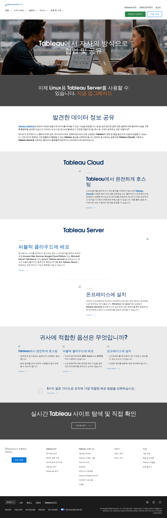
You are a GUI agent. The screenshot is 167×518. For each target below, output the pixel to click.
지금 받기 (89, 208)
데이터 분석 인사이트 (54, 462)
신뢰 (21, 502)
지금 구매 (154, 14)
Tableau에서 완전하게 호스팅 (37, 351)
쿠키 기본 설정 (53, 509)
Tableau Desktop (26, 126)
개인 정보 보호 (30, 509)
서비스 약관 (18, 509)
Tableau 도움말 (149, 462)
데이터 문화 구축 (52, 458)
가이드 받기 (51, 393)
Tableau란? (51, 449)
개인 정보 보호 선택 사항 (74, 509)
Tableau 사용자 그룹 (87, 458)
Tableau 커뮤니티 (87, 449)
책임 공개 (42, 509)
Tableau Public (85, 453)
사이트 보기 (81, 425)
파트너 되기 (118, 458)
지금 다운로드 (111, 368)
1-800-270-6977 (146, 7)
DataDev (82, 467)
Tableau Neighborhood (88, 475)
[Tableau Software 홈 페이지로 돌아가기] (14, 4)
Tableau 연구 (51, 467)
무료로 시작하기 (135, 14)
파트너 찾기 (118, 453)
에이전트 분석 (51, 453)
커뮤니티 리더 (84, 462)
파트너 (117, 449)
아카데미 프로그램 (86, 480)
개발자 (38, 502)
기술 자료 (146, 453)
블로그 (29, 502)
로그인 (158, 7)
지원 (145, 449)
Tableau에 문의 (130, 7)
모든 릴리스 (147, 467)
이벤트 (81, 484)
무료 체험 (19, 460)
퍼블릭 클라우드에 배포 (78, 351)
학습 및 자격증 (148, 458)
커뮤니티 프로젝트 (86, 471)
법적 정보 (8, 509)
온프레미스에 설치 (119, 351)
